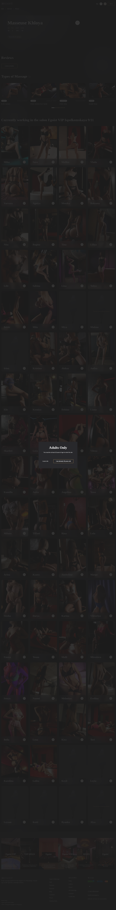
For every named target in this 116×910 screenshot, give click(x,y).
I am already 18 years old (63, 461)
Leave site (45, 461)
